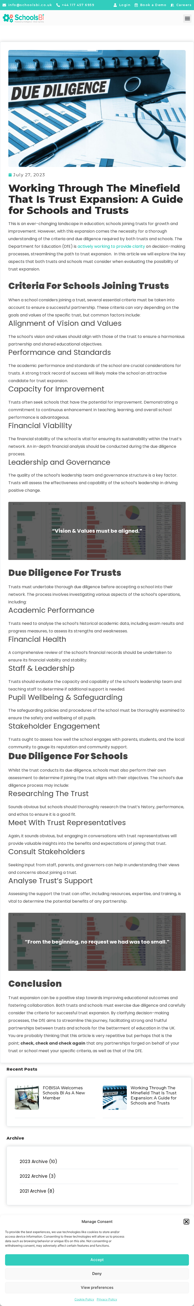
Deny (97, 1273)
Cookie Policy (84, 1299)
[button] (186, 1221)
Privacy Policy (107, 1299)
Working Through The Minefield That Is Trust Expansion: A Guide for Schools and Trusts (154, 1095)
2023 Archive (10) (38, 1162)
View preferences (97, 1287)
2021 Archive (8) (37, 1191)
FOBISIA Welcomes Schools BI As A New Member (64, 1093)
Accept (97, 1259)
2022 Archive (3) (38, 1176)
